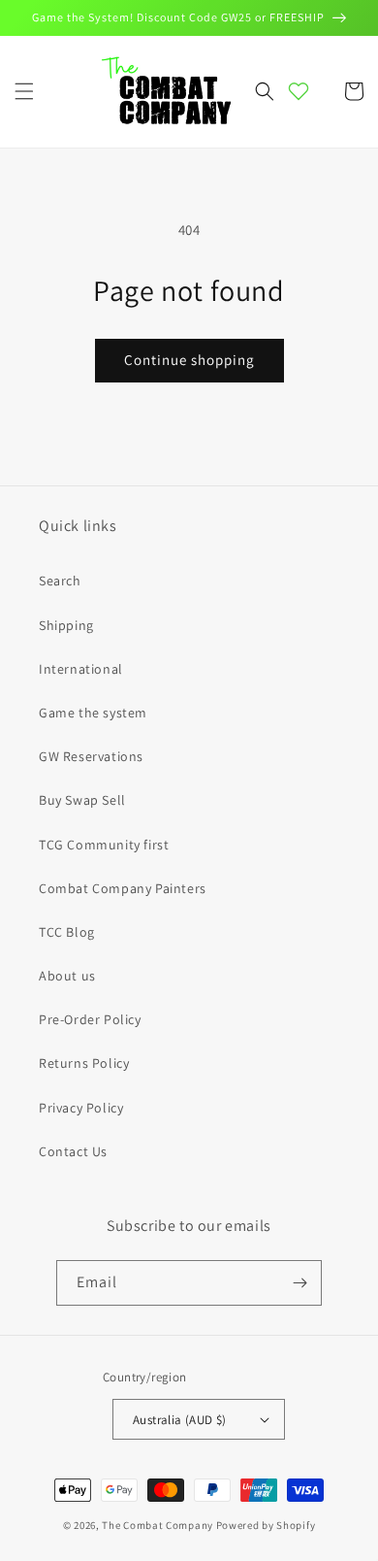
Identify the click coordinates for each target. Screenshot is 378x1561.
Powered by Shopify (266, 1525)
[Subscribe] (299, 1283)
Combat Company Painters (122, 888)
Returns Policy (84, 1063)
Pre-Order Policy (90, 1019)
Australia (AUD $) (180, 1420)
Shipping (66, 625)
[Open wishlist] (298, 91)
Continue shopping (189, 359)
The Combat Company (157, 1525)
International (81, 669)
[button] (24, 91)
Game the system (93, 712)
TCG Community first (104, 844)
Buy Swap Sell (82, 800)
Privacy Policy (81, 1107)
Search (60, 580)
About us (67, 975)
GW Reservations (91, 756)
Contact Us (73, 1151)
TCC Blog (67, 932)
